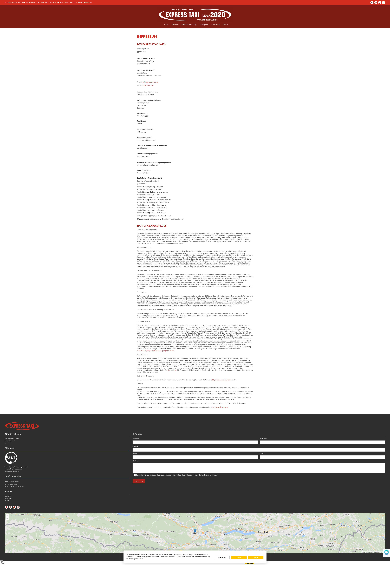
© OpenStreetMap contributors (376, 552)
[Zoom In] (7, 515)
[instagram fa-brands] (375, 2)
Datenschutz (8, 498)
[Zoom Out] (7, 518)
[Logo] (195, 14)
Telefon (135, 453)
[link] (202, 24)
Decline (239, 557)
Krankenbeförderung (188, 25)
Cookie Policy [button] (181, 556)
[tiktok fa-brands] (379, 2)
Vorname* (136, 438)
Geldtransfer (215, 25)
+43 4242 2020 (50, 2)
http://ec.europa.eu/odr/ (221, 380)
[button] (195, 531)
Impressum (8, 496)
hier (168, 370)
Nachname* (263, 438)
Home (166, 25)
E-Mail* (262, 453)
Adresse (135, 446)
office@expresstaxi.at (15, 2)
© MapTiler (365, 552)
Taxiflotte (175, 25)
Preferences (222, 557)
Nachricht (136, 461)
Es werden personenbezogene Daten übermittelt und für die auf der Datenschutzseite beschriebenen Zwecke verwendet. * (177, 475)
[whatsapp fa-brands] (383, 2)
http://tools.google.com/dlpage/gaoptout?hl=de (155, 351)
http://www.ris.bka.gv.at (219, 407)
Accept (256, 557)
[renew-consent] (2, 562)
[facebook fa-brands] (371, 2)
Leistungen (203, 25)
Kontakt (225, 25)
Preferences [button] (139, 559)
